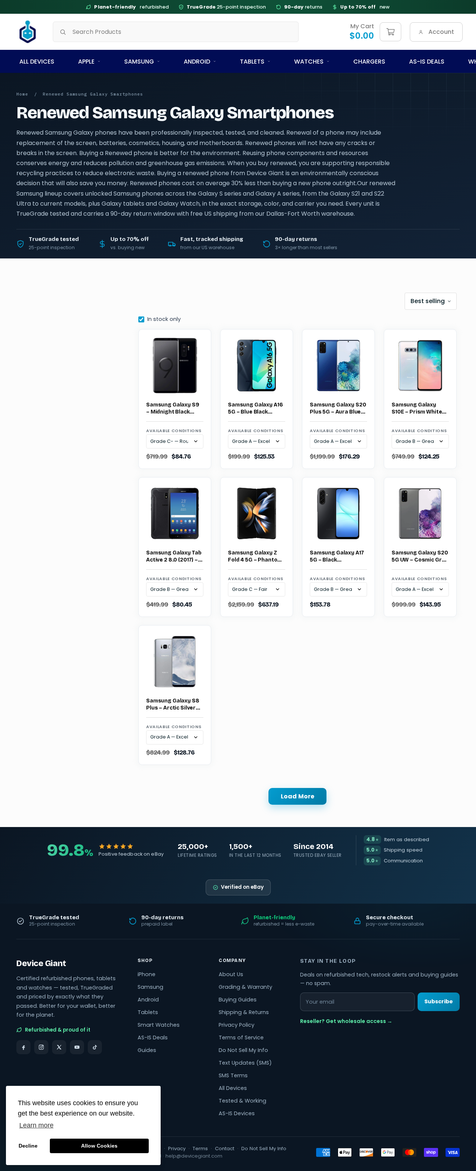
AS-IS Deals (426, 61)
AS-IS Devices (237, 1113)
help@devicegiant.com (193, 1155)
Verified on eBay (242, 887)
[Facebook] (23, 1047)
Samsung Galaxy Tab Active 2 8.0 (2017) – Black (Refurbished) (173, 557)
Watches (309, 61)
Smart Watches (159, 1025)
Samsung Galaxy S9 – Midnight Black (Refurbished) (172, 409)
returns (303, 7)
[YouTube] (77, 1047)
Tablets (252, 61)
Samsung (139, 61)
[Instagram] (41, 1047)
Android (197, 61)
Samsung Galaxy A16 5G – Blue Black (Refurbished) (255, 409)
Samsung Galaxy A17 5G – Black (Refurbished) (337, 557)
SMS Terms (233, 1075)
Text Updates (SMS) (245, 1063)
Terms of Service (241, 1037)
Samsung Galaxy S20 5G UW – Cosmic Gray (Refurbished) (420, 557)
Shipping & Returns (244, 1012)
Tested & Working (242, 1100)
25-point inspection (226, 7)
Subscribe (438, 1001)
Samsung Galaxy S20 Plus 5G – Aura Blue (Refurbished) (338, 409)
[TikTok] (95, 1047)
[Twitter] (59, 1047)
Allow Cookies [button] (99, 1146)
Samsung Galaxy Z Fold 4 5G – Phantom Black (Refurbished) (255, 557)
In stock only (164, 319)
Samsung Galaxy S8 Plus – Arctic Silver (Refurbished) (172, 705)
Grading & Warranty (245, 987)
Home (22, 94)
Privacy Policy (236, 1025)
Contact (224, 1148)
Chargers (369, 61)
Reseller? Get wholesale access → (346, 1021)
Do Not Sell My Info (243, 1050)
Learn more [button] (36, 1125)
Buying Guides (238, 999)
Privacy (177, 1148)
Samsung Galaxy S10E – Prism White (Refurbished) (417, 409)
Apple (86, 61)
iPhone (146, 974)
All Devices (36, 61)
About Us (231, 974)
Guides (147, 1050)
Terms (200, 1148)
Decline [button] (28, 1146)
